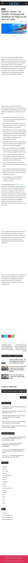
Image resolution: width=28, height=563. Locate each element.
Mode (3, 494)
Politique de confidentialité (17, 557)
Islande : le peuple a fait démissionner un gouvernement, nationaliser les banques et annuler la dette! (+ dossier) (13, 438)
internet (4, 484)
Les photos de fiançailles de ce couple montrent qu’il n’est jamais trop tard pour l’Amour (13, 451)
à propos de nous (7, 557)
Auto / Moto (5, 471)
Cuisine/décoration (6, 475)
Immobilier (5, 481)
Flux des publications (7, 515)
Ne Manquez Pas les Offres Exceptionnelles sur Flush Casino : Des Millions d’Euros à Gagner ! (7, 347)
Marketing (4, 492)
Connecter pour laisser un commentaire (14, 391)
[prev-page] (2, 382)
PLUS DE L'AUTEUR (17, 355)
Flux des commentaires (7, 517)
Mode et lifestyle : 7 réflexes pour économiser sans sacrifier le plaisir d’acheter (14, 426)
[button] (2, 3)
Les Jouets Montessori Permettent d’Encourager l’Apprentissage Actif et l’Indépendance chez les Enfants (21, 348)
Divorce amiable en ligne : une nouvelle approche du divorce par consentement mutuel (17, 361)
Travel (3, 503)
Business (4, 473)
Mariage (4, 490)
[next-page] (5, 382)
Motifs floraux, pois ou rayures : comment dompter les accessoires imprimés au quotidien (14, 422)
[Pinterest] (9, 336)
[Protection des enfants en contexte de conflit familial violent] (5, 376)
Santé (3, 499)
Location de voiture (6, 488)
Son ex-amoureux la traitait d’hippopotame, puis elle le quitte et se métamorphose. (12, 445)
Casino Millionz (20, 184)
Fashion (4, 479)
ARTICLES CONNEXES (7, 355)
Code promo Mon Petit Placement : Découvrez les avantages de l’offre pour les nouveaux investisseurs (13, 417)
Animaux (4, 469)
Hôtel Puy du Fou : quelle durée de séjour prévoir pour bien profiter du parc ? (14, 407)
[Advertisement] (14, 46)
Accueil (2, 6)
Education (4, 477)
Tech (3, 501)
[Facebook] (2, 336)
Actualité (7, 6)
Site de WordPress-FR (7, 519)
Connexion (4, 513)
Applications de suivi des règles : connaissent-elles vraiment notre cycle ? (14, 412)
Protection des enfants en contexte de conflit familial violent (16, 376)
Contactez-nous (19, 558)
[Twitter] (6, 336)
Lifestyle (4, 486)
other (3, 496)
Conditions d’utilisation (10, 558)
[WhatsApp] (12, 336)
